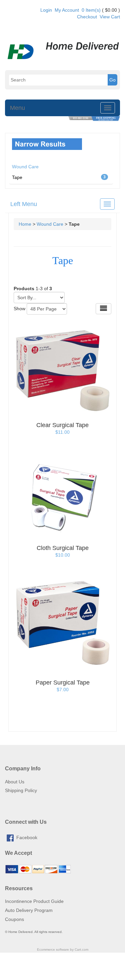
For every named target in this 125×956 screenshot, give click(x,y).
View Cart (110, 16)
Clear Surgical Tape (62, 425)
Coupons (14, 919)
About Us (14, 781)
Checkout (87, 16)
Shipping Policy (21, 790)
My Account (67, 10)
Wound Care (50, 224)
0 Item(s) (91, 10)
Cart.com (81, 949)
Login (46, 10)
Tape (59, 177)
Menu (17, 108)
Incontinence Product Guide (34, 901)
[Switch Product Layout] (103, 308)
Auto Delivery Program (29, 910)
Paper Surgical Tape (63, 682)
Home (25, 224)
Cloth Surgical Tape (63, 548)
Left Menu (23, 204)
